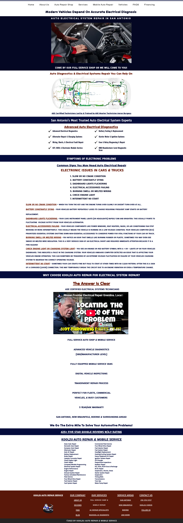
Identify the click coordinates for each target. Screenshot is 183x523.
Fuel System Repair (70, 483)
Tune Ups (98, 481)
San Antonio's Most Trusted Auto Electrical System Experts (91, 120)
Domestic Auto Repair (71, 446)
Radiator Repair (100, 464)
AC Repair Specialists (99, 510)
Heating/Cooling (100, 454)
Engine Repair (69, 471)
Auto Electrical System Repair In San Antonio (91, 18)
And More (125, 515)
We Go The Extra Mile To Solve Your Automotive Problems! (91, 425)
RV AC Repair (99, 469)
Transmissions (100, 479)
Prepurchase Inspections (103, 462)
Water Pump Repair (101, 483)
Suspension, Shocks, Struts (104, 471)
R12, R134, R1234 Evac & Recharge (106, 466)
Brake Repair (68, 456)
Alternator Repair (70, 450)
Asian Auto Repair (70, 444)
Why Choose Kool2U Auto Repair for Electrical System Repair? (91, 275)
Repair (79, 458)
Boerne (125, 510)
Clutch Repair (68, 462)
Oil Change (98, 460)
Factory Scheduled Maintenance (75, 475)
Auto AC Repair (69, 452)
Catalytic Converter (70, 458)
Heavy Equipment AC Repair (104, 456)
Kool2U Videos (146, 505)
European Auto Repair (71, 448)
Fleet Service (68, 477)
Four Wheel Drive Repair (72, 479)
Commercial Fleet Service (103, 444)
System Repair (111, 454)
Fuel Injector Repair (70, 481)
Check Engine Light (70, 460)
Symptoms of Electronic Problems (91, 159)
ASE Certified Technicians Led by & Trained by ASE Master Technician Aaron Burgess (91, 113)
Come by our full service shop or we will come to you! (91, 67)
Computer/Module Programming (75, 464)
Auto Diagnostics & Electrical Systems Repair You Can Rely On (91, 73)
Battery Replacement (71, 454)
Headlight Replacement (103, 452)
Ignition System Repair (102, 458)
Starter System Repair (102, 473)
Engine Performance (71, 469)
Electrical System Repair (72, 466)
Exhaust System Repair (72, 473)
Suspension (99, 475)
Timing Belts (99, 477)
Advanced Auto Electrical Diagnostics (91, 127)
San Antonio (125, 500)
